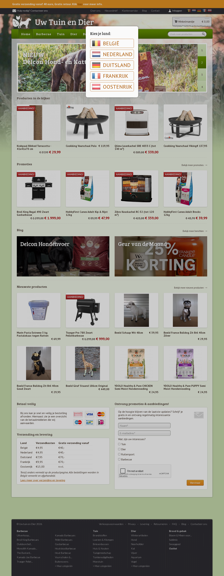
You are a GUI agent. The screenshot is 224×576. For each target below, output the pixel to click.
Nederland (117, 54)
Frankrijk (115, 75)
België (111, 43)
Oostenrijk (117, 86)
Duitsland (117, 65)
